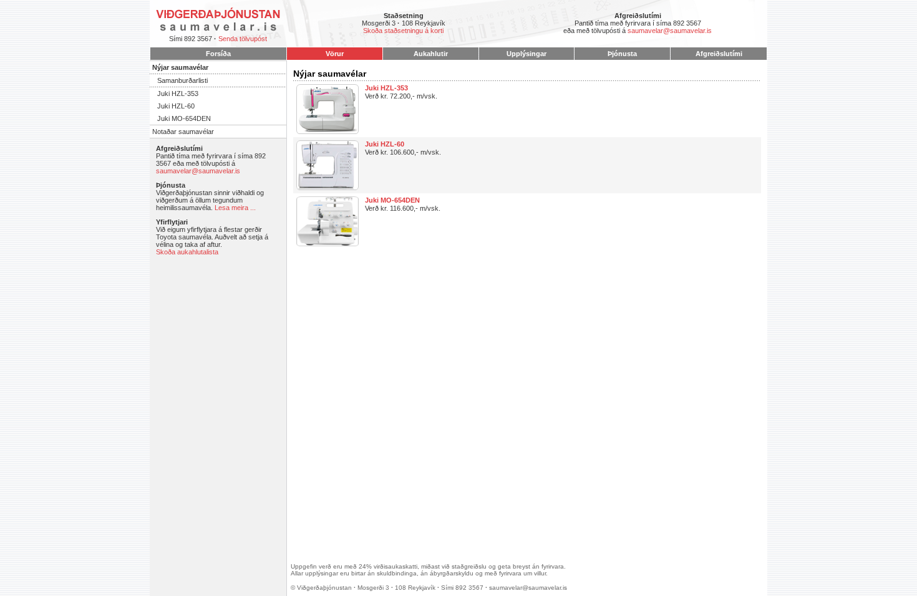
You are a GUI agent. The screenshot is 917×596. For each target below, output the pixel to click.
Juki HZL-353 (177, 93)
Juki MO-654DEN (184, 118)
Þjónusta (622, 53)
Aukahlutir (431, 53)
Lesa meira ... (235, 207)
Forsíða (218, 53)
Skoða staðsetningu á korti (403, 30)
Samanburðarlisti (182, 80)
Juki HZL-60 (176, 106)
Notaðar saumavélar (183, 131)
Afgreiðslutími (719, 53)
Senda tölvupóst (242, 38)
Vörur (335, 53)
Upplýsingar (526, 53)
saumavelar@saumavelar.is (670, 30)
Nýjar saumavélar (180, 67)
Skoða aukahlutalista (187, 252)
